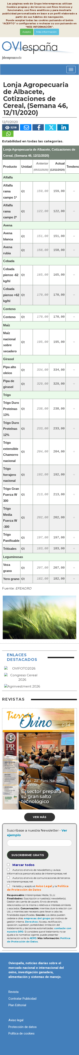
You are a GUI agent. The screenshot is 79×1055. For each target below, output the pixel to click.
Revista (13, 992)
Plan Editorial (17, 1005)
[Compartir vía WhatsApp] (7, 134)
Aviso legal (15, 1020)
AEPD (32, 938)
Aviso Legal (44, 886)
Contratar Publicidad (22, 999)
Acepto (26, 31)
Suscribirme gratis (27, 855)
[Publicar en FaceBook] (38, 127)
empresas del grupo (37, 918)
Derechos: (31, 921)
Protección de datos (22, 1027)
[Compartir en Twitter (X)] (50, 127)
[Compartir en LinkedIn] (63, 127)
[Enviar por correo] (25, 127)
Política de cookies (21, 1033)
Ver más (39, 817)
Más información (46, 31)
